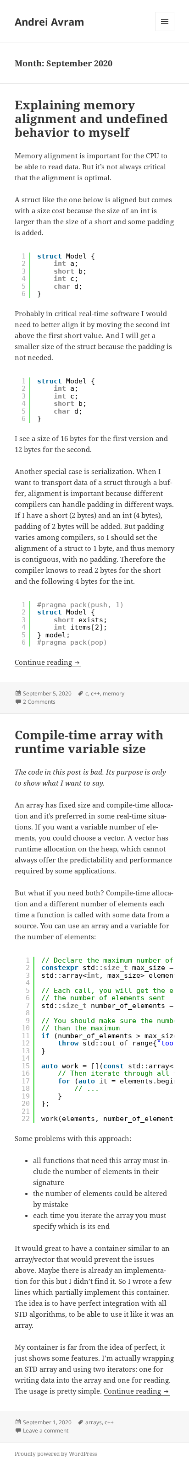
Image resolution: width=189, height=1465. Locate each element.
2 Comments (39, 702)
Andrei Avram (49, 21)
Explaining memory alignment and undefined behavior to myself (91, 118)
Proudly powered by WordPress (56, 1454)
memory (113, 693)
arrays (93, 1422)
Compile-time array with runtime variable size (89, 742)
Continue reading (48, 662)
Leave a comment (45, 1430)
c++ (95, 693)
